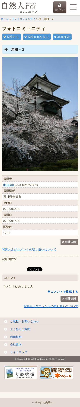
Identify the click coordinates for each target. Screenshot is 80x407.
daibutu (8, 185)
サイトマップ (18, 352)
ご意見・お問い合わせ (24, 321)
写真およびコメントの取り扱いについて (29, 249)
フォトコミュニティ (23, 18)
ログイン (60, 9)
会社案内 (16, 344)
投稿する (13, 37)
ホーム (5, 18)
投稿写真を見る (38, 37)
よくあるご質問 (20, 329)
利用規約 (16, 337)
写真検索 (63, 37)
